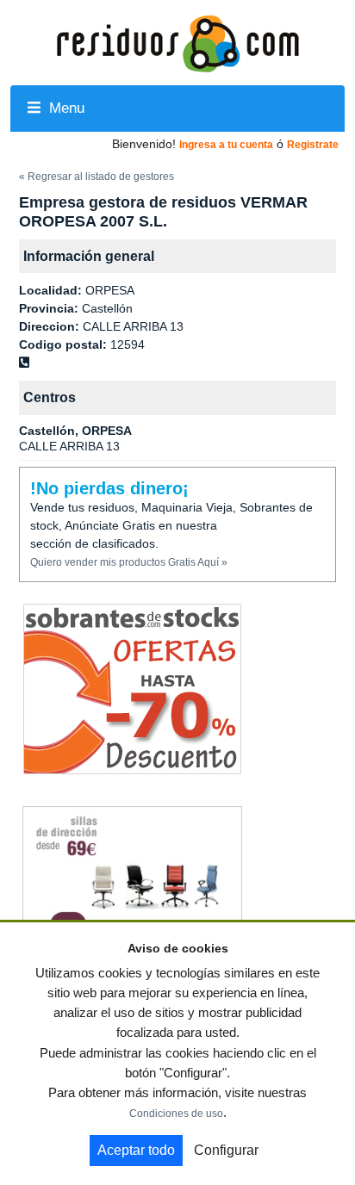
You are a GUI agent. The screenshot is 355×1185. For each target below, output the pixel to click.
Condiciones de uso (176, 1113)
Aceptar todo (136, 1150)
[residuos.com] (177, 42)
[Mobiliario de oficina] (132, 892)
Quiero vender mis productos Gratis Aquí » (128, 562)
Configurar (226, 1150)
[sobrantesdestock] (132, 689)
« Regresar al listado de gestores (96, 177)
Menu (64, 108)
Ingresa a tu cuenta (226, 145)
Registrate (313, 145)
